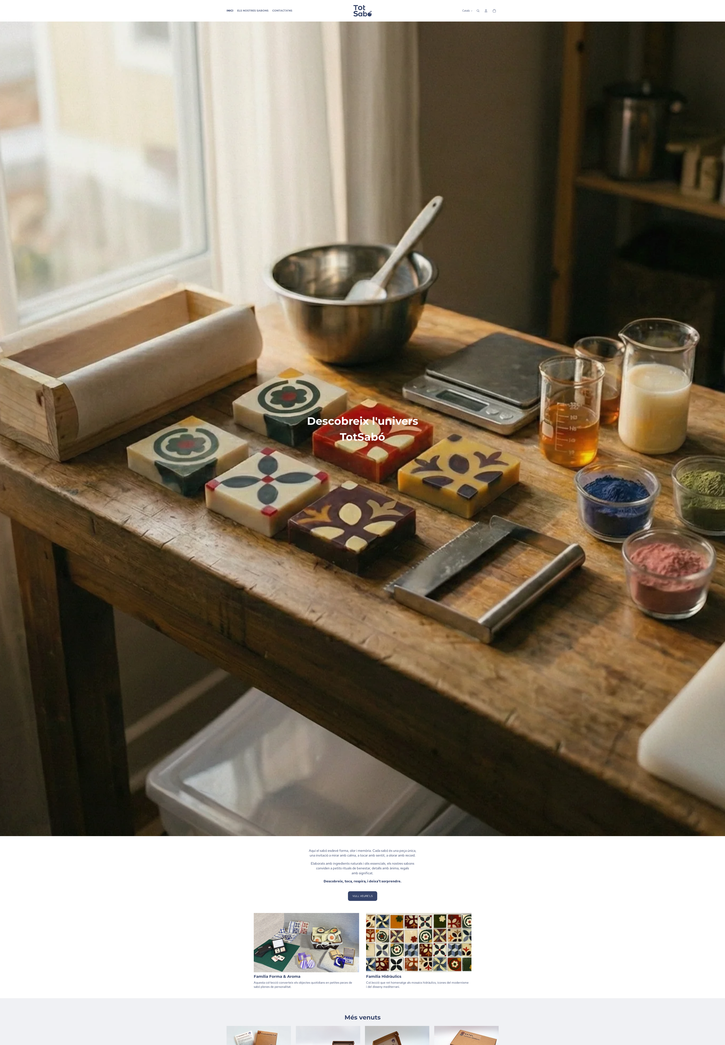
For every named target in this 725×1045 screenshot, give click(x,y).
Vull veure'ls (362, 896)
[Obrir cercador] (478, 11)
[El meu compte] (486, 11)
